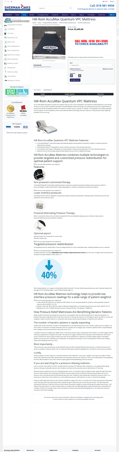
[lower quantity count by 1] (71, 75)
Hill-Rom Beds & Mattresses (67, 23)
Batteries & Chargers (13, 55)
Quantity (72, 73)
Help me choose (108, 69)
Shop (25, 15)
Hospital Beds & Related (14, 25)
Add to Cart (75, 80)
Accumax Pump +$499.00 (77, 70)
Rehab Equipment (12, 59)
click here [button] (91, 399)
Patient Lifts (11, 42)
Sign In (112, 1)
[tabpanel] (73, 243)
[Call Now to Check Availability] (91, 43)
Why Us (73, 15)
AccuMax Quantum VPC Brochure (43, 67)
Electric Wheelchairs (13, 50)
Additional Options (91, 69)
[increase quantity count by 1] (79, 75)
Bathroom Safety (12, 72)
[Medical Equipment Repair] (22, 92)
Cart (112, 15)
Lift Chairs (10, 33)
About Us (65, 15)
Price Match (91, 15)
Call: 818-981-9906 (102, 5)
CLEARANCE (8, 15)
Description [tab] (37, 90)
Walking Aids (11, 67)
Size (71, 63)
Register (106, 1)
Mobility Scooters (12, 63)
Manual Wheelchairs (13, 46)
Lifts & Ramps (11, 76)
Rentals (31, 15)
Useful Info (101, 15)
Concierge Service (42, 15)
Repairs (81, 15)
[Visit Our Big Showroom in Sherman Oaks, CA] (17, 20)
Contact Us (55, 15)
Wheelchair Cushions (13, 80)
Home (17, 15)
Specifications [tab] (48, 90)
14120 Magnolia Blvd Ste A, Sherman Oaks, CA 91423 (95, 9)
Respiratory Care (12, 37)
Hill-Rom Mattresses (84, 23)
